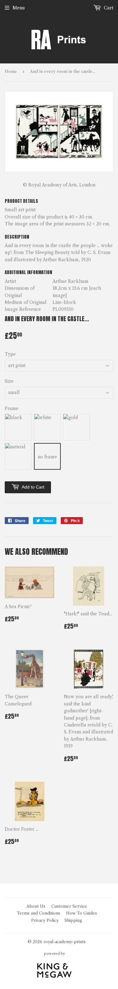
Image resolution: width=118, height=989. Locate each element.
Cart (108, 8)
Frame (12, 408)
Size (9, 381)
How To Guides (81, 913)
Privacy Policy (45, 920)
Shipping (73, 920)
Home (11, 71)
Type (10, 354)
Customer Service (69, 906)
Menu (19, 8)
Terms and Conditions (38, 913)
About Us (35, 906)
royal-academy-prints (64, 941)
